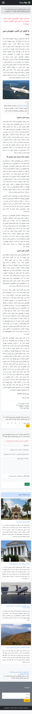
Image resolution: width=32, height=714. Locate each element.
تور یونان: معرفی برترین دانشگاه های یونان (20, 564)
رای (28, 426)
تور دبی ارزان (21, 106)
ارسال (27, 484)
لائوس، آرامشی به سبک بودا (23, 522)
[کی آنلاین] (25, 3)
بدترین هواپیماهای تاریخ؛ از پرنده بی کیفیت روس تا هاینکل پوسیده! (18, 607)
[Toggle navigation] (3, 2)
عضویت (27, 700)
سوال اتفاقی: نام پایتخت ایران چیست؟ (19, 476)
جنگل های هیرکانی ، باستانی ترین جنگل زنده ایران (18, 647)
